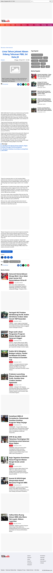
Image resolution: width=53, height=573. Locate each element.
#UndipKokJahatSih (37, 57)
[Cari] (50, 1)
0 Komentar (5, 84)
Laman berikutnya (6, 251)
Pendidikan (37, 25)
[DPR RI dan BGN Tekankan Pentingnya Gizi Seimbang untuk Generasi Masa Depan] (4, 439)
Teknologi (44, 25)
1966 (43, 66)
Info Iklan (36, 570)
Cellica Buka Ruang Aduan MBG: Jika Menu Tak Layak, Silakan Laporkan (18, 518)
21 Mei (43, 63)
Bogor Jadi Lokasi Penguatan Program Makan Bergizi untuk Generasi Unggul (44, 92)
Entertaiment (43, 561)
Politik (13, 25)
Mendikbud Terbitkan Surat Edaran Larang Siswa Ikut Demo (15, 149)
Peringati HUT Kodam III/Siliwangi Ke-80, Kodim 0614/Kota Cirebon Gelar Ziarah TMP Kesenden (44, 84)
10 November (43, 60)
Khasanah (31, 25)
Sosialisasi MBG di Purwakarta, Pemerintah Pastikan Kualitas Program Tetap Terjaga (18, 419)
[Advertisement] (26, 12)
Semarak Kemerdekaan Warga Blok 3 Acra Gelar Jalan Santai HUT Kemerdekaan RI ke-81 (44, 75)
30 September (35, 66)
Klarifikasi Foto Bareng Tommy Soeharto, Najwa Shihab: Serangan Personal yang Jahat (14, 146)
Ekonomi (18, 25)
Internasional (9, 47)
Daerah (2, 25)
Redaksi (3, 60)
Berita (11, 321)
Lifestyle (42, 563)
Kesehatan (24, 25)
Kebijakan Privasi (21, 570)
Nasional (8, 25)
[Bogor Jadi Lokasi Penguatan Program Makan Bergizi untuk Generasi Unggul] (33, 93)
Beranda (3, 47)
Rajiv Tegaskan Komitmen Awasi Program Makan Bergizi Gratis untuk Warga (19, 461)
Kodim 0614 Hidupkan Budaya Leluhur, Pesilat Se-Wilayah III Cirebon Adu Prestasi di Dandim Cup (44, 100)
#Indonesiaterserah (37, 55)
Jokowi (6, 261)
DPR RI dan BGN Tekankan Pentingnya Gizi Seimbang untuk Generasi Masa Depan (19, 440)
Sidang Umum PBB (14, 261)
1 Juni (45, 57)
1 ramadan (34, 60)
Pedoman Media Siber (11, 570)
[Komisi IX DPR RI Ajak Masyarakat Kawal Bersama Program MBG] (4, 480)
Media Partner (30, 570)
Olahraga (50, 25)
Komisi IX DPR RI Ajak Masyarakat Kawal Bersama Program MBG (18, 480)
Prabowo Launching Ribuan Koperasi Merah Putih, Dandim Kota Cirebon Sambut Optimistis (44, 109)
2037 (48, 66)
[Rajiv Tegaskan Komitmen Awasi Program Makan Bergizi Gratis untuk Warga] (4, 460)
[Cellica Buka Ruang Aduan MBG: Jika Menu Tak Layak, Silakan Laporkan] (4, 517)
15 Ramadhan (35, 63)
